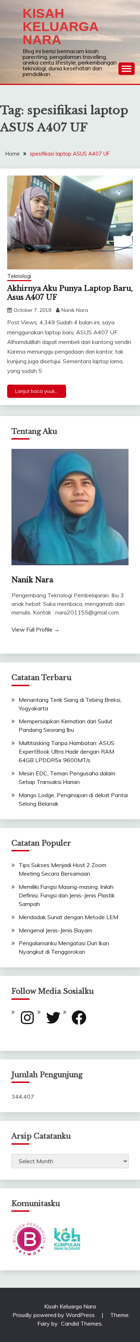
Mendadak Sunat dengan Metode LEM (68, 917)
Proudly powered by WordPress (54, 1314)
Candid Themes (81, 1323)
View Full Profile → (35, 629)
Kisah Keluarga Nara (60, 26)
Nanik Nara (74, 310)
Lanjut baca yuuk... (36, 391)
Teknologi (19, 276)
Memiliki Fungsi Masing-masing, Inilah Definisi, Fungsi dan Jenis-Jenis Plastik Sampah (67, 895)
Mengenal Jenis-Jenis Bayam (55, 930)
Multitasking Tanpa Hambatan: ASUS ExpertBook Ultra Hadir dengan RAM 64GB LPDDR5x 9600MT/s (67, 751)
